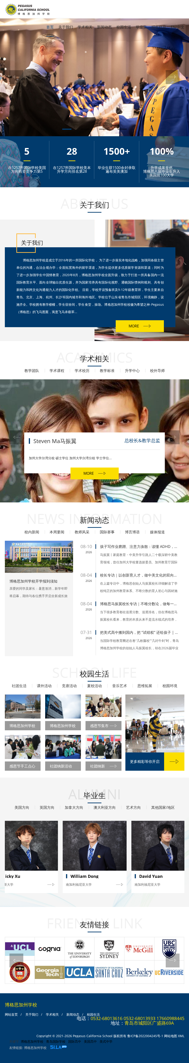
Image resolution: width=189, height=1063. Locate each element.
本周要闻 (57, 532)
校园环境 (169, 685)
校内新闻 (31, 532)
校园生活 (123, 27)
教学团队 (31, 370)
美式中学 (106, 1041)
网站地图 (170, 1036)
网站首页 (11, 1014)
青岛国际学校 (55, 1041)
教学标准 (107, 370)
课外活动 (44, 685)
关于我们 (65, 27)
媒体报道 (157, 532)
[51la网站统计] (58, 1047)
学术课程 (57, 370)
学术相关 (85, 27)
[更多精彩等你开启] (154, 724)
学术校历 (82, 370)
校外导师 (157, 370)
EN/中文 (177, 27)
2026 (89, 552)
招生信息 (158, 27)
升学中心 (132, 370)
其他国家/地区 (163, 807)
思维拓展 (144, 685)
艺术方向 (133, 807)
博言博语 (132, 532)
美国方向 (22, 807)
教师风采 (82, 532)
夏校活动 (94, 685)
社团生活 (19, 685)
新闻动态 (104, 27)
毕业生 (141, 27)
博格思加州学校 (32, 1041)
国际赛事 (107, 532)
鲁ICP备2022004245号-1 (145, 1036)
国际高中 (74, 1041)
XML (181, 1036)
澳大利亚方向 (105, 807)
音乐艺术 (119, 685)
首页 (50, 27)
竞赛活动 (69, 685)
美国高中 (90, 1041)
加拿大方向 (74, 807)
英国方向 (47, 807)
